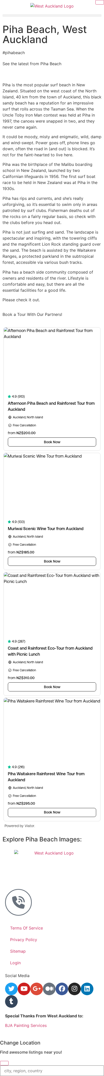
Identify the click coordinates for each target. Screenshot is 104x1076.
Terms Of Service (26, 928)
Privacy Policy (23, 939)
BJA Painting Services (26, 1025)
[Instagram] (74, 989)
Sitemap (18, 951)
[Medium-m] (49, 989)
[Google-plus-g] (36, 989)
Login (15, 962)
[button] (52, 15)
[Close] (4, 1063)
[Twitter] (11, 989)
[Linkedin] (87, 989)
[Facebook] (62, 989)
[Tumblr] (11, 1001)
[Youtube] (24, 989)
